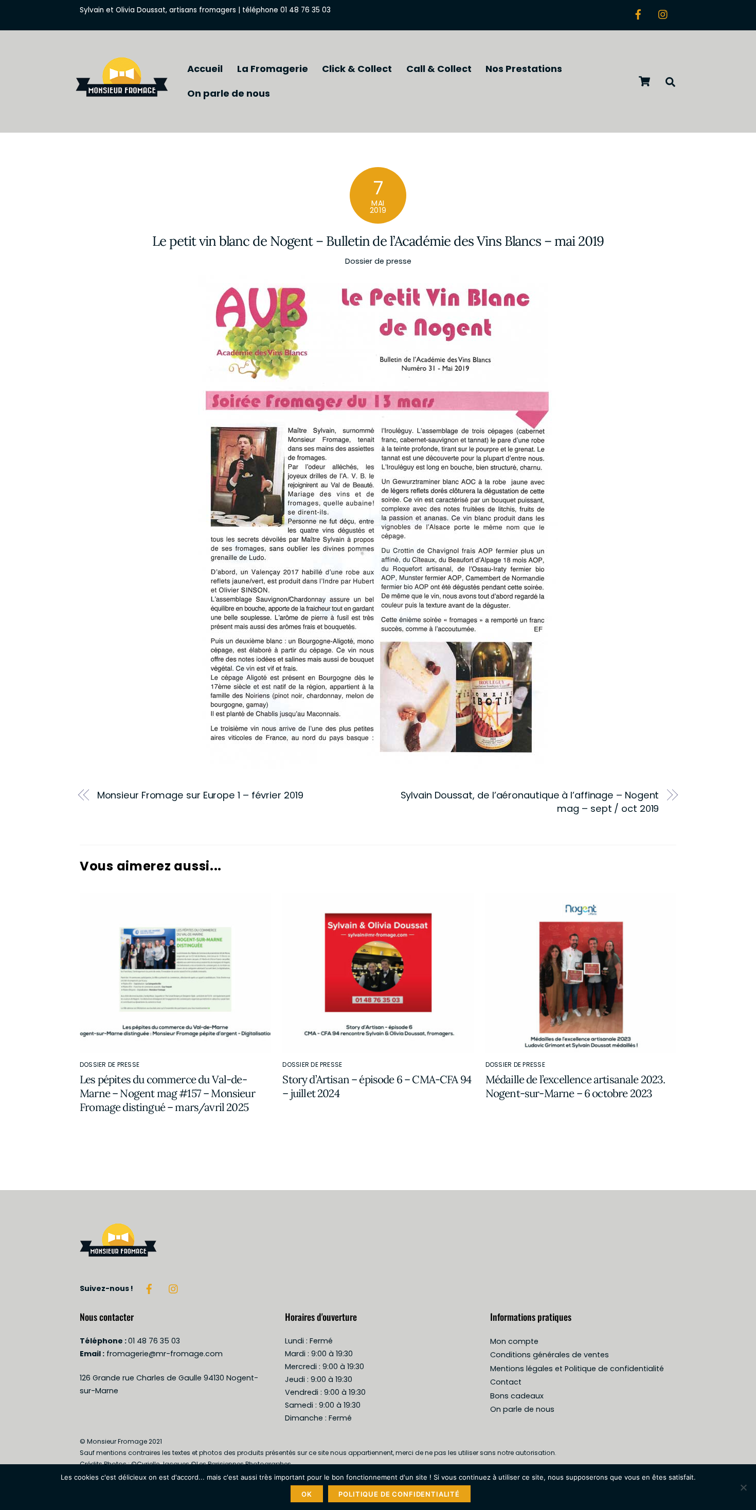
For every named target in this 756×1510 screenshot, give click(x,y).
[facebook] (638, 14)
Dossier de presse (378, 261)
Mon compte (514, 1341)
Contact (505, 1382)
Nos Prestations (523, 68)
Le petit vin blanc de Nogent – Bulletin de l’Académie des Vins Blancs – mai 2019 (378, 240)
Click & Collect (357, 68)
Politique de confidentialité (399, 1494)
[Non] (743, 1487)
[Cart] (644, 81)
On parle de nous (228, 93)
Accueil (205, 68)
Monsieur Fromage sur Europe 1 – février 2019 (200, 795)
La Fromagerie (272, 68)
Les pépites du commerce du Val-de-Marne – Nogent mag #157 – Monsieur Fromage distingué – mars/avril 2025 (167, 1093)
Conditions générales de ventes (549, 1355)
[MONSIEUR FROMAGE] (122, 99)
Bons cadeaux (517, 1396)
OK (306, 1494)
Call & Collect (439, 68)
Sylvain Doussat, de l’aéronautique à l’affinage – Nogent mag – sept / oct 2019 (530, 802)
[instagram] (663, 14)
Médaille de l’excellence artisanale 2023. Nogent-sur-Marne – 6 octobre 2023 (575, 1086)
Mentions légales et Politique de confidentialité (577, 1368)
